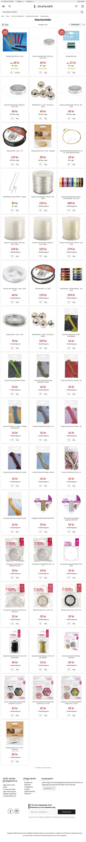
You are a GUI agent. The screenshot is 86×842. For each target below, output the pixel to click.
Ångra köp (27, 794)
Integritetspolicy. (69, 817)
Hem (2, 16)
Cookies (27, 789)
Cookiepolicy (28, 787)
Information (81, 1)
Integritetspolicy (29, 791)
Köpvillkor (27, 785)
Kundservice (28, 782)
